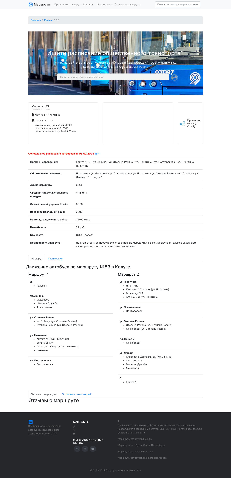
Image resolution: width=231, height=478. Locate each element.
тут (97, 153)
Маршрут (89, 4)
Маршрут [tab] (37, 258)
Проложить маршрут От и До (193, 123)
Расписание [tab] (55, 258)
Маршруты (42, 4)
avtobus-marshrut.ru (129, 470)
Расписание (104, 4)
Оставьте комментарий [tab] (76, 394)
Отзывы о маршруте (127, 4)
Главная (36, 20)
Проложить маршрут (67, 4)
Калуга (48, 20)
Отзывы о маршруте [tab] (44, 394)
